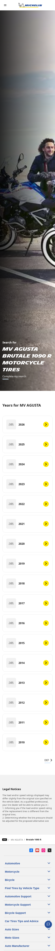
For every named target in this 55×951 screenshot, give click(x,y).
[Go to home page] (30, 5)
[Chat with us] (48, 924)
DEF (46, 760)
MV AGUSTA (17, 839)
